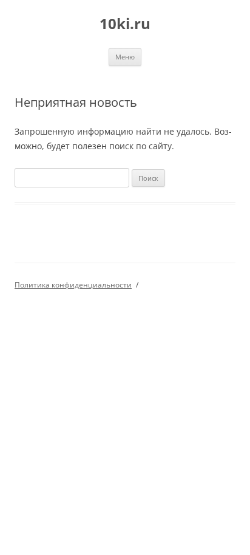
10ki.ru (125, 24)
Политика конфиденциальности (73, 285)
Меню (125, 56)
